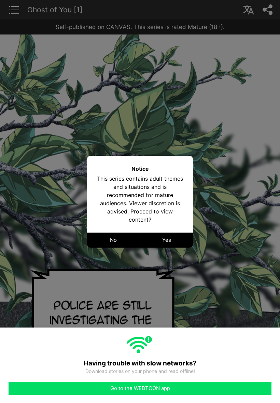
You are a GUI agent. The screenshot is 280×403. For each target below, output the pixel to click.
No (113, 240)
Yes (166, 240)
